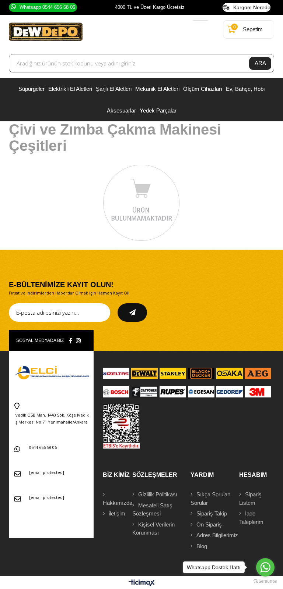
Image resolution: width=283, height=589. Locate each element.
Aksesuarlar (121, 110)
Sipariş (250, 498)
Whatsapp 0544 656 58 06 (47, 7)
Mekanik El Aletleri (157, 89)
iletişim (117, 513)
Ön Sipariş (209, 524)
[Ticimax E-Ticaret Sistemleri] (142, 583)
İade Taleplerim (251, 517)
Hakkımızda (117, 503)
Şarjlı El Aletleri (114, 89)
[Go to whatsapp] (265, 567)
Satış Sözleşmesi (152, 509)
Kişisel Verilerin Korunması (153, 528)
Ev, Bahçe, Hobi (245, 89)
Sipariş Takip (211, 513)
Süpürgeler (31, 89)
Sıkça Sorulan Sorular (210, 498)
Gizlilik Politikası (157, 494)
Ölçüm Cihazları (202, 89)
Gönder (132, 312)
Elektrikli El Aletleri (70, 89)
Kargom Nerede (251, 7)
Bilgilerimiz (217, 535)
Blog (201, 546)
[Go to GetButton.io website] (265, 581)
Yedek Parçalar (158, 110)
